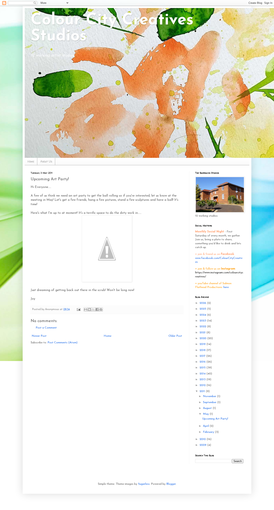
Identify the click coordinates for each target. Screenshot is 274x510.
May (206, 414)
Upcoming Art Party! (215, 418)
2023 (203, 320)
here (226, 287)
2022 (203, 326)
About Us (46, 161)
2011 (203, 391)
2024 (203, 314)
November (210, 396)
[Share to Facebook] (97, 309)
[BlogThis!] (89, 309)
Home (30, 161)
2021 (203, 332)
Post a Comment (46, 327)
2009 (203, 445)
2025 (203, 308)
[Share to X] (93, 309)
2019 (203, 344)
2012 (203, 385)
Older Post (175, 336)
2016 (203, 361)
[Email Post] (78, 309)
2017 (203, 356)
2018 (203, 350)
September (210, 402)
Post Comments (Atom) (62, 342)
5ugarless (144, 484)
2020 (203, 338)
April (206, 426)
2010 (203, 439)
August (208, 408)
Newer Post (39, 336)
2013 (203, 379)
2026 (203, 303)
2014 (203, 373)
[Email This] (86, 309)
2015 (203, 367)
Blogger (171, 484)
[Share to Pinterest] (101, 309)
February (209, 432)
